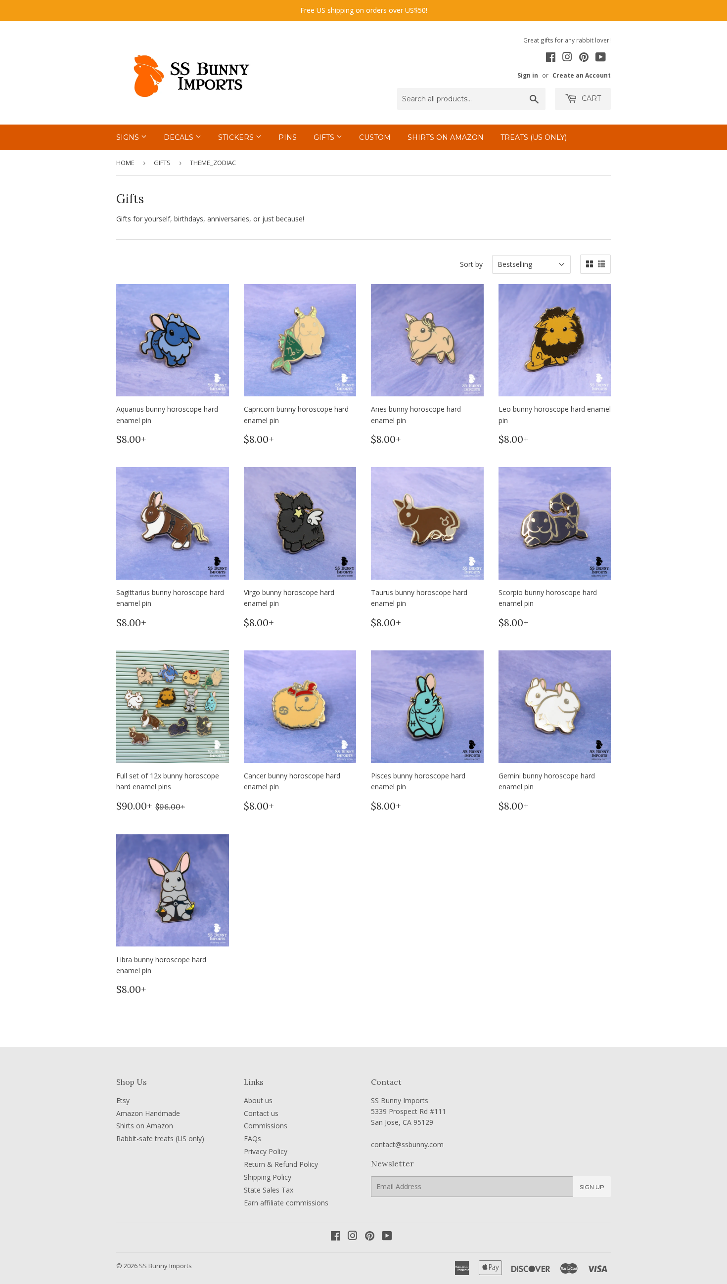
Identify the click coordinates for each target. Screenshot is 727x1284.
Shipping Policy (267, 1177)
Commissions (265, 1125)
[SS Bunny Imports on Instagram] (567, 58)
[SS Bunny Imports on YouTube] (600, 58)
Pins (287, 137)
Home (125, 162)
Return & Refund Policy (281, 1164)
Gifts (325, 137)
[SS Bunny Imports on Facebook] (550, 58)
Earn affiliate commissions (286, 1202)
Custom (375, 137)
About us (258, 1100)
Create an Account (581, 75)
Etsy (123, 1100)
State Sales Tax (268, 1190)
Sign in (527, 75)
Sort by (471, 264)
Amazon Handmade (148, 1113)
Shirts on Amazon (446, 137)
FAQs (252, 1138)
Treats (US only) (533, 137)
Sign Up (592, 1187)
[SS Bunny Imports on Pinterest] (584, 58)
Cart (590, 98)
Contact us (261, 1113)
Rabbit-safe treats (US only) (160, 1138)
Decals (179, 137)
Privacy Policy (265, 1151)
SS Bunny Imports (165, 1265)
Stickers (237, 137)
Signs (128, 137)
